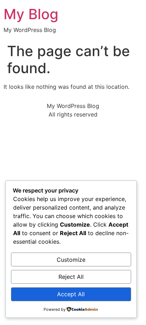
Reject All (71, 276)
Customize (71, 259)
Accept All (71, 294)
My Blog (31, 14)
